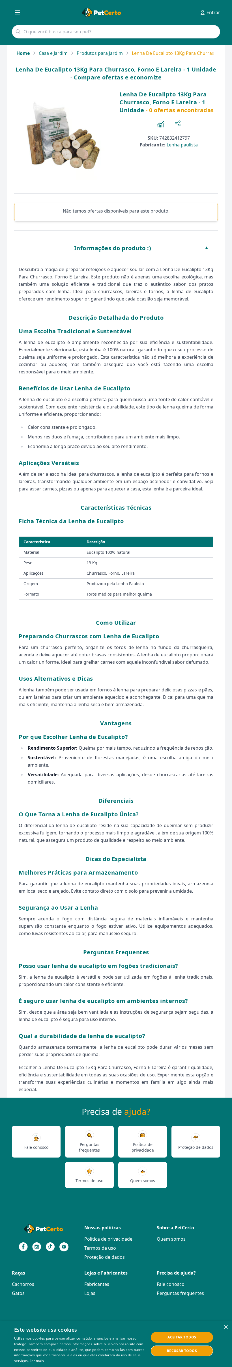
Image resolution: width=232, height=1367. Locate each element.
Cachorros (23, 1284)
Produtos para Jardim (100, 53)
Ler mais (37, 1360)
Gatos (18, 1293)
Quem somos (171, 1239)
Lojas (89, 1293)
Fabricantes (96, 1284)
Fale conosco (170, 1284)
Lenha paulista (182, 145)
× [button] (226, 1327)
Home (23, 53)
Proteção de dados (104, 1257)
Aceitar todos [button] (181, 1337)
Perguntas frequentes (180, 1293)
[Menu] (17, 12)
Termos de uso (100, 1248)
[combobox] (116, 31)
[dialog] (116, 1344)
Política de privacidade (108, 1239)
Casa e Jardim (53, 53)
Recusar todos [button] (182, 1350)
